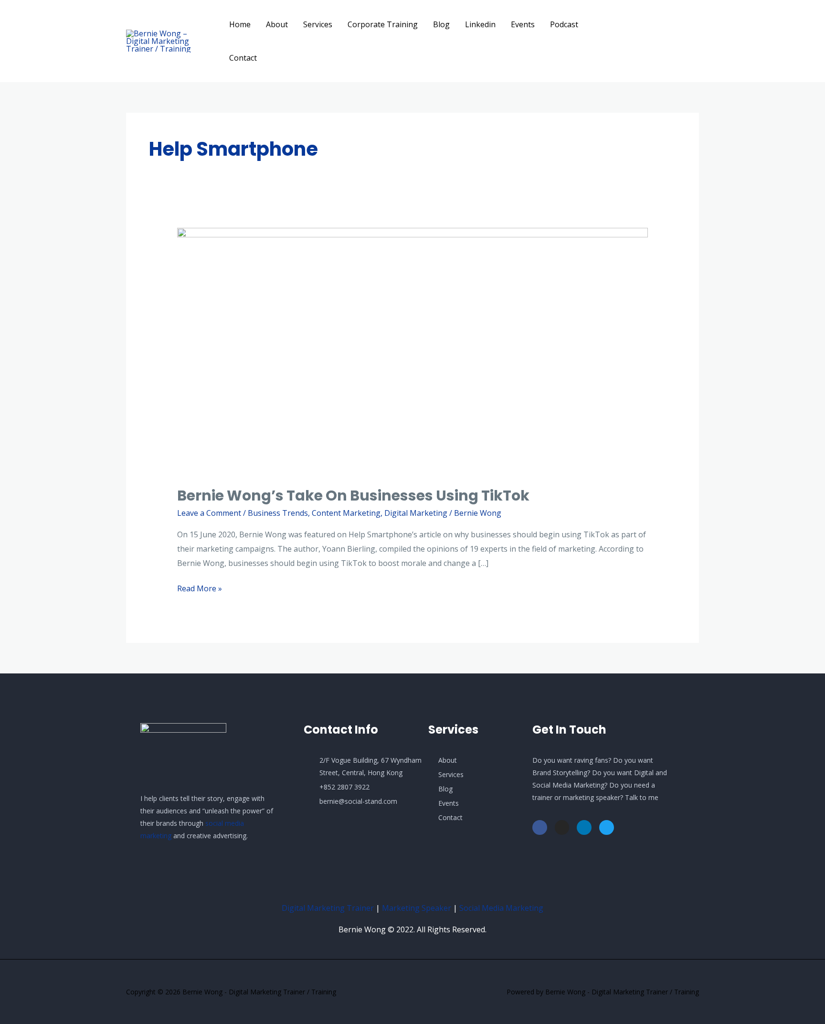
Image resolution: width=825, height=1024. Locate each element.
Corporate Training (383, 24)
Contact (243, 58)
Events (523, 24)
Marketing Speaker (416, 908)
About (277, 24)
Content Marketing (346, 513)
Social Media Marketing (501, 908)
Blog (441, 24)
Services (317, 24)
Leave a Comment (209, 513)
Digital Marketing (415, 513)
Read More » (199, 588)
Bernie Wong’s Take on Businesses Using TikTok (353, 495)
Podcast (564, 24)
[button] (665, 41)
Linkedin (480, 24)
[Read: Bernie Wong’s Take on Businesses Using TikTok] (412, 350)
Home (240, 24)
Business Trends (278, 513)
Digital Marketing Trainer (328, 908)
